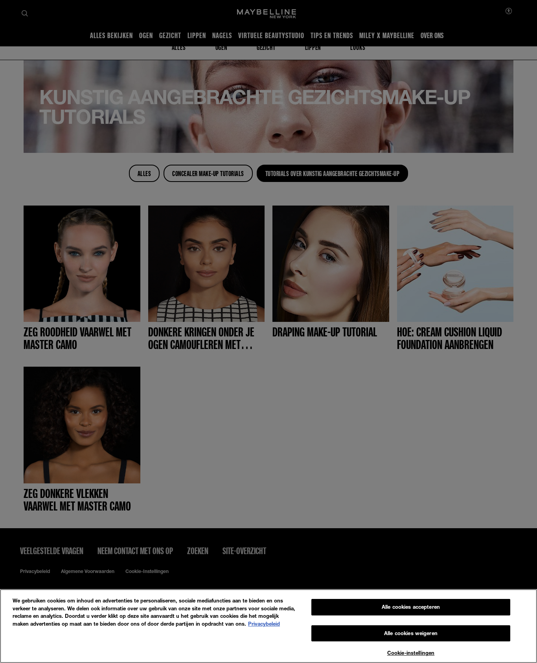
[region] (268, 626)
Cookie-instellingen (410, 653)
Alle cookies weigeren (411, 633)
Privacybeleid (264, 624)
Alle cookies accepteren (411, 607)
